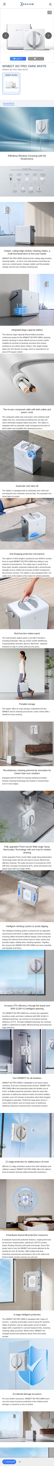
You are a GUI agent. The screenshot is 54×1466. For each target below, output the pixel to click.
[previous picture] (5, 35)
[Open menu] (4, 4)
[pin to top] (48, 1424)
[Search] (50, 4)
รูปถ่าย (19, 59)
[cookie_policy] (20, 1461)
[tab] (8, 103)
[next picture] (48, 35)
